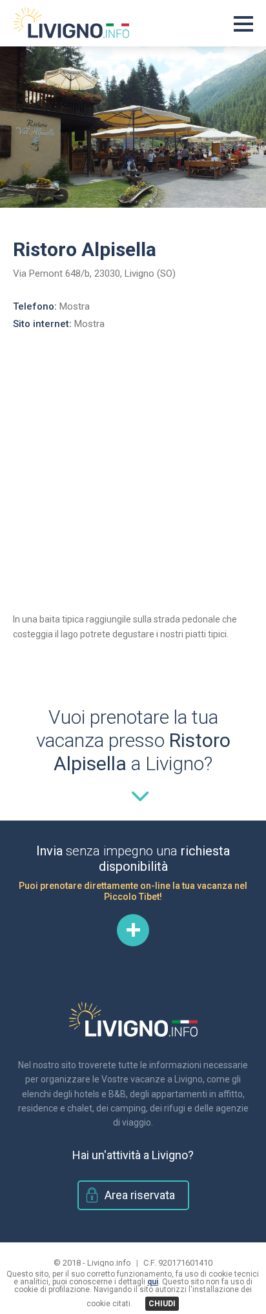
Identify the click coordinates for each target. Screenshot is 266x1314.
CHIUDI (162, 1303)
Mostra (74, 306)
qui (152, 1281)
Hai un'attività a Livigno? (133, 1155)
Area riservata (140, 1195)
